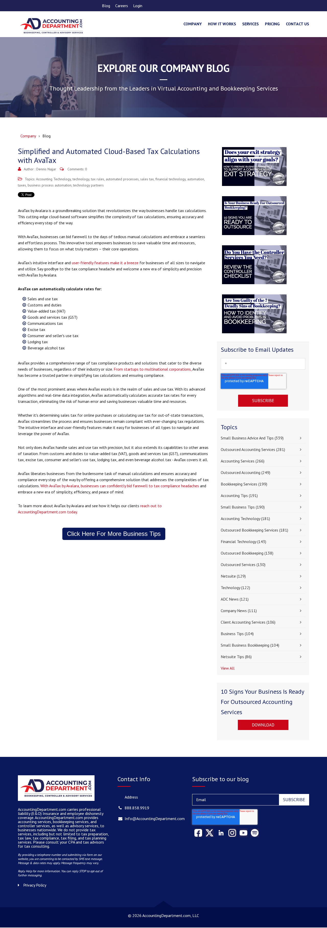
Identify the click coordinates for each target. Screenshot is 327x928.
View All (228, 668)
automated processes (122, 179)
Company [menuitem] (192, 23)
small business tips (243, 507)
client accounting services (248, 622)
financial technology (170, 179)
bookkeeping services (244, 484)
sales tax (147, 179)
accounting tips (239, 495)
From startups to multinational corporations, (153, 369)
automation (195, 179)
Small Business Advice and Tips (252, 437)
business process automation (50, 185)
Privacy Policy (34, 885)
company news (239, 610)
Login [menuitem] (137, 5)
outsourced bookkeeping (247, 553)
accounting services (242, 460)
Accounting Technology (53, 179)
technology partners (88, 185)
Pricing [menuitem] (272, 23)
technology (81, 179)
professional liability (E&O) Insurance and (59, 811)
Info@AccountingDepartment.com (155, 818)
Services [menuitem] (250, 23)
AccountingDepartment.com (59, 817)
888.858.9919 (137, 807)
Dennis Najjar (46, 169)
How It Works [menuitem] (222, 23)
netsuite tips (236, 656)
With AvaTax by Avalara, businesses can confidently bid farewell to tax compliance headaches (119, 485)
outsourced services (243, 564)
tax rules (97, 179)
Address (131, 797)
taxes (22, 185)
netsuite (233, 576)
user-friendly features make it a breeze (105, 262)
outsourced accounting (245, 472)
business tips (237, 633)
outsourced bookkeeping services (254, 530)
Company (28, 135)
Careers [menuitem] (121, 5)
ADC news (235, 599)
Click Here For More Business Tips (114, 533)
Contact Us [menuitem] (297, 23)
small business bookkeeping (250, 645)
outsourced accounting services (253, 449)
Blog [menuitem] (106, 5)
